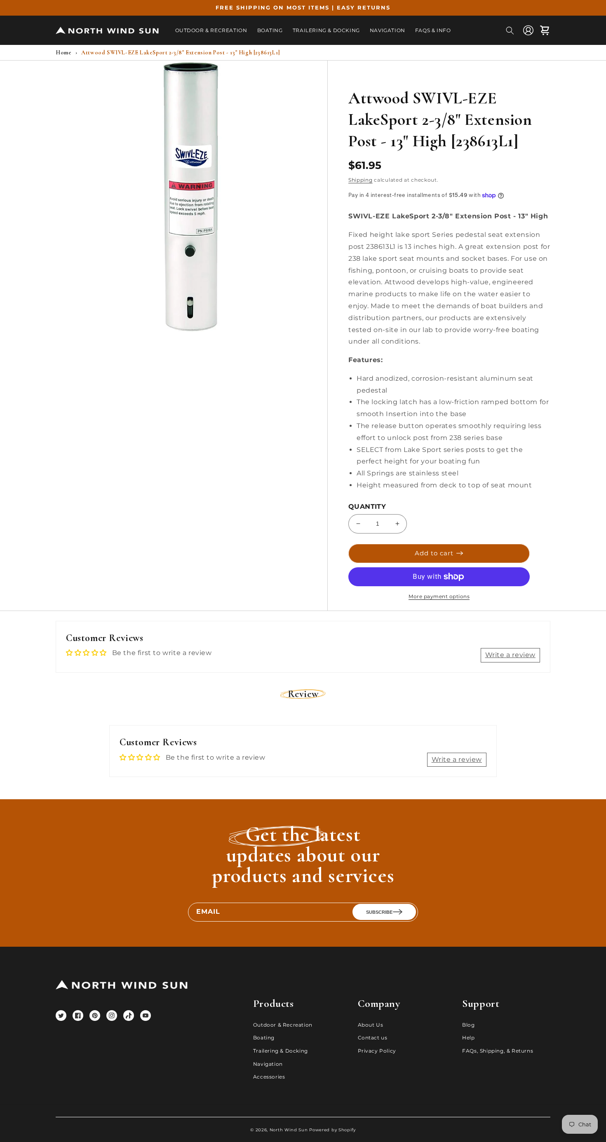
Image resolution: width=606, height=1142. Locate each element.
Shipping (360, 180)
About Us (370, 1025)
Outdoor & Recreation (282, 1025)
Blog (468, 1025)
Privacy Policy (377, 1051)
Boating (264, 1037)
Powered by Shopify (332, 1130)
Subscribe (379, 912)
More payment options (439, 596)
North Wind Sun (289, 1130)
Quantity (367, 506)
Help (468, 1037)
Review (303, 694)
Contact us (373, 1037)
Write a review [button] (510, 655)
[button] (510, 30)
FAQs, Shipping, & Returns (497, 1051)
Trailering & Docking (280, 1051)
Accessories (269, 1077)
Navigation (268, 1064)
